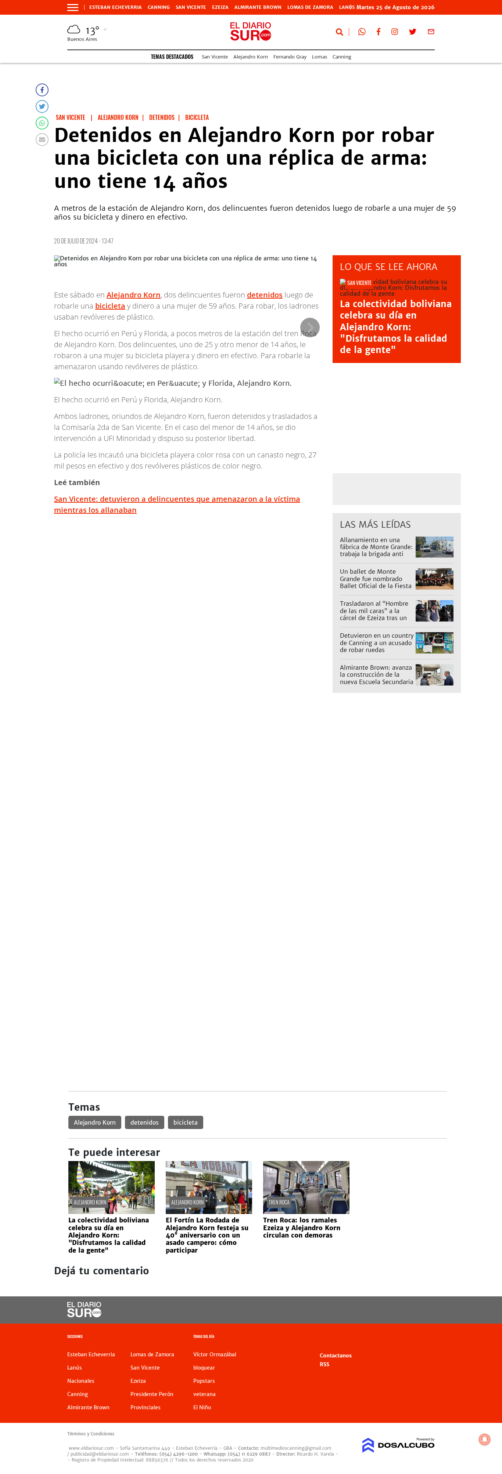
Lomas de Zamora (310, 7)
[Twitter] (42, 106)
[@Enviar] (42, 139)
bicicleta (110, 306)
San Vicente (191, 7)
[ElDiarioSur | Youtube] (394, 1310)
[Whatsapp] (42, 123)
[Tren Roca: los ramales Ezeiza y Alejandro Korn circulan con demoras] (306, 1211)
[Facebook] (42, 89)
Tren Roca (279, 1202)
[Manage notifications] (485, 1439)
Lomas (319, 57)
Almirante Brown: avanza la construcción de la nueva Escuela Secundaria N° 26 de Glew (376, 678)
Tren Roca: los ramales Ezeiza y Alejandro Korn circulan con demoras (301, 1227)
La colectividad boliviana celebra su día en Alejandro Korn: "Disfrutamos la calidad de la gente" (396, 327)
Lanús (74, 1367)
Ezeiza (220, 7)
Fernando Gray (289, 57)
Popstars (204, 1381)
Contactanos (336, 1355)
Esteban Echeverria (115, 7)
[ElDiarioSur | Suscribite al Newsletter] (431, 33)
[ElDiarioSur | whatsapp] (362, 33)
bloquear (204, 1367)
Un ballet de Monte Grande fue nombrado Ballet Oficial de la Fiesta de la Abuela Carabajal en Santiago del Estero (376, 586)
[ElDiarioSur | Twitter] (412, 33)
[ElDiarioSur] (84, 1315)
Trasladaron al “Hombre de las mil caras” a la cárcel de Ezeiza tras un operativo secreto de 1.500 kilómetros (374, 617)
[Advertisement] (257, 781)
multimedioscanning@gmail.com (296, 1448)
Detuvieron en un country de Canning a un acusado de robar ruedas (377, 642)
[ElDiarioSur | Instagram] (394, 33)
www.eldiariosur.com (91, 1448)
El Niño (202, 1407)
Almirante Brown (258, 7)
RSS (324, 1364)
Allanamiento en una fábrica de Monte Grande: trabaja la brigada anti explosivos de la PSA (376, 550)
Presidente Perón (151, 1394)
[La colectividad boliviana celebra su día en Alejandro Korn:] (111, 1211)
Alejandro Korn (250, 57)
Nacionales (80, 1381)
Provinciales (145, 1407)
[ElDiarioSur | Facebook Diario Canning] (378, 33)
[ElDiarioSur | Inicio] (426, 1337)
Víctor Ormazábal (214, 1354)
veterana (204, 1394)
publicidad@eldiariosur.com (100, 1454)
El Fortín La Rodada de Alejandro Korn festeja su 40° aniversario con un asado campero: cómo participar (207, 1235)
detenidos (265, 295)
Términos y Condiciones (90, 1433)
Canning (159, 7)
